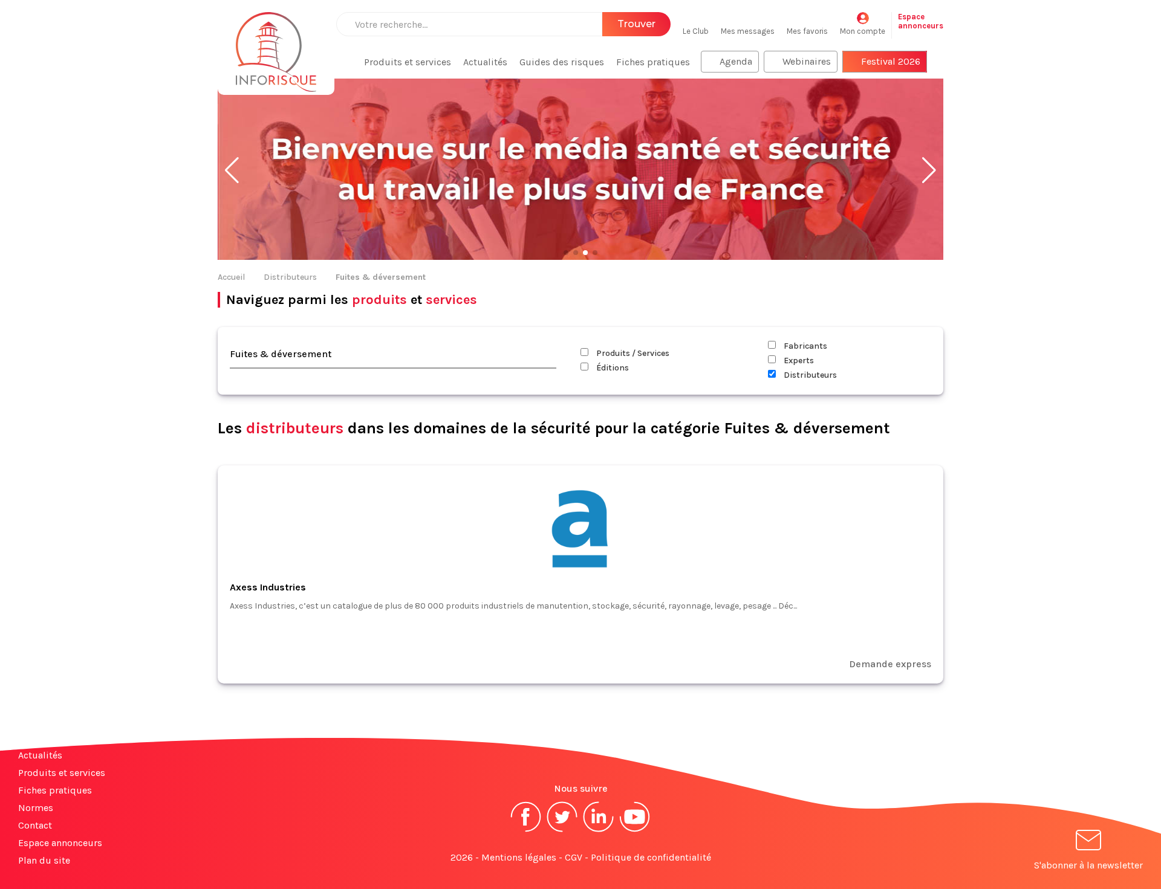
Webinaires (806, 61)
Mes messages (748, 31)
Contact (35, 825)
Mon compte (862, 31)
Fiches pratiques (653, 62)
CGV (573, 857)
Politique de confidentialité (651, 857)
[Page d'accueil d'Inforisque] (276, 45)
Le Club (696, 31)
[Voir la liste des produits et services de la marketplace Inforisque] (580, 170)
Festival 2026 (890, 61)
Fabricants (804, 346)
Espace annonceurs (60, 843)
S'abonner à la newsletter (1088, 865)
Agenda (736, 61)
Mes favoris (807, 31)
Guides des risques (561, 62)
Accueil (231, 277)
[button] (232, 170)
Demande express (890, 664)
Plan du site (44, 860)
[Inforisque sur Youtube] (635, 830)
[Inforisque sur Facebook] (526, 830)
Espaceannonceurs (920, 21)
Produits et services (407, 62)
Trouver (636, 24)
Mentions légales (518, 857)
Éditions (611, 368)
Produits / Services (631, 353)
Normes (35, 807)
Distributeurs (290, 277)
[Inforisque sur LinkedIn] (599, 830)
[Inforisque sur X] (562, 830)
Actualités (485, 62)
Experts (798, 360)
